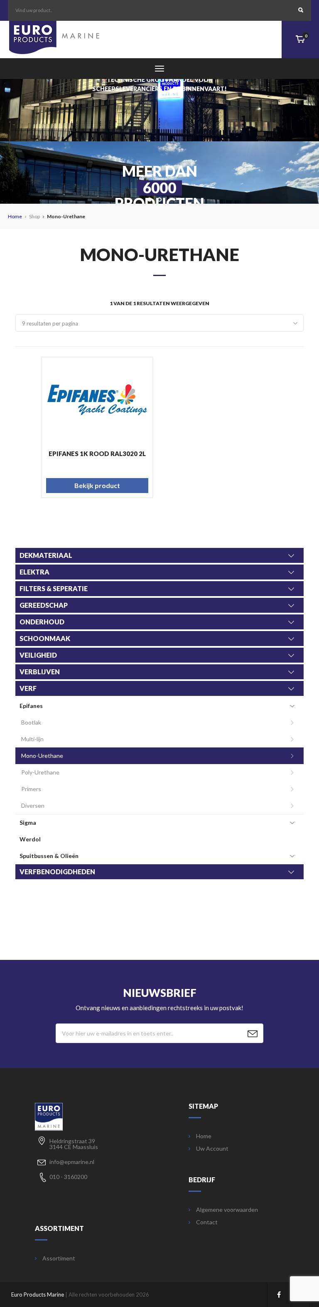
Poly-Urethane (40, 772)
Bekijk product (97, 485)
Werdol (30, 839)
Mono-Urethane (42, 755)
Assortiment (58, 1258)
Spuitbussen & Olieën (49, 855)
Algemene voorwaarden (227, 1210)
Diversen (32, 805)
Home (15, 216)
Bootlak (31, 722)
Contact (207, 1222)
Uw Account (212, 1149)
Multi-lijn (32, 738)
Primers (31, 788)
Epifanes (31, 705)
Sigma (28, 822)
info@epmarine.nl (71, 1161)
